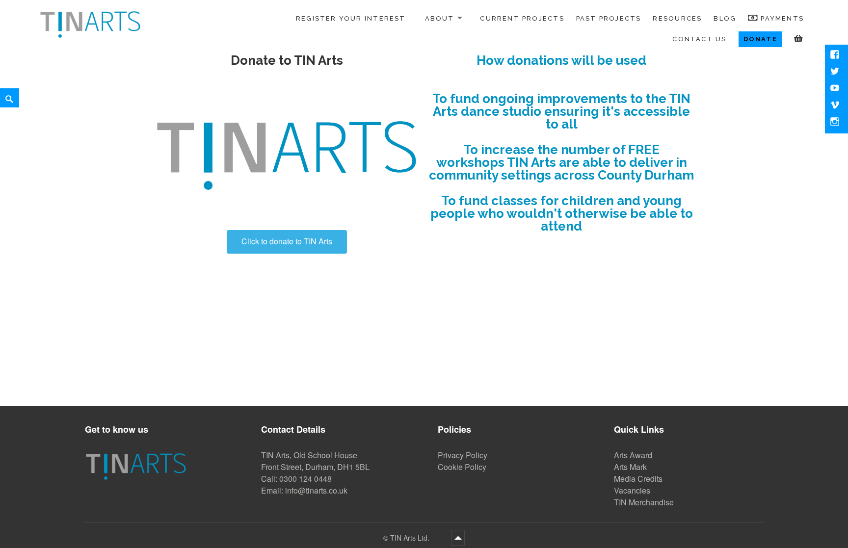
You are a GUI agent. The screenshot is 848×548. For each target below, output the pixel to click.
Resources (677, 18)
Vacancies (632, 490)
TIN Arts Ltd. (410, 538)
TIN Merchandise (644, 502)
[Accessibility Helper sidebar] (12, 12)
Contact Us (699, 39)
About (439, 18)
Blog (725, 18)
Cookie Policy (462, 466)
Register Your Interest (351, 18)
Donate (760, 39)
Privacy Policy (462, 455)
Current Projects (522, 18)
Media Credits (638, 478)
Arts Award (633, 455)
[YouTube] (835, 88)
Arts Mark (630, 466)
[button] (287, 242)
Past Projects (608, 18)
